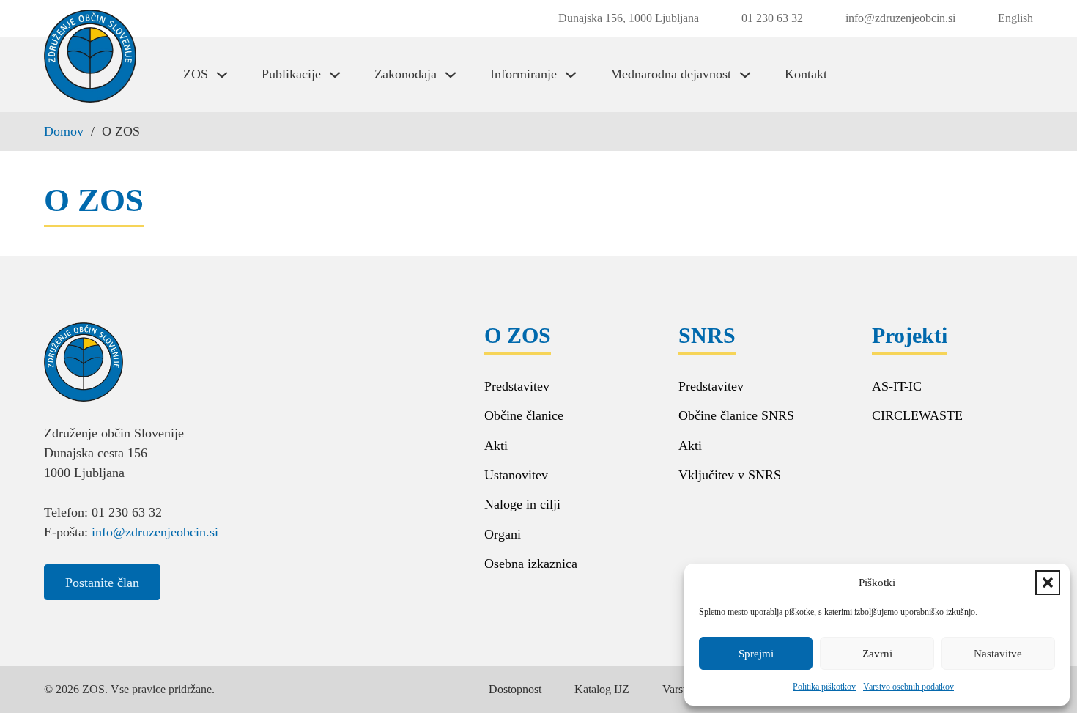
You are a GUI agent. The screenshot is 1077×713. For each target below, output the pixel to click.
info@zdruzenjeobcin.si (155, 532)
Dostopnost (515, 689)
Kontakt (806, 74)
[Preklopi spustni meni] (222, 74)
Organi (502, 534)
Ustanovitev (516, 475)
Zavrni (877, 654)
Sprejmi (756, 654)
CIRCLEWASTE (917, 415)
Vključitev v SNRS (729, 475)
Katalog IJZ (601, 689)
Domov (64, 131)
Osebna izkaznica (530, 563)
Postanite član (102, 582)
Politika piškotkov (824, 686)
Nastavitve (998, 654)
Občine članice (523, 415)
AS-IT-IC (897, 386)
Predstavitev (516, 386)
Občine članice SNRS (736, 415)
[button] (1047, 582)
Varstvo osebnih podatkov (908, 686)
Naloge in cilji (522, 504)
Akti (496, 445)
